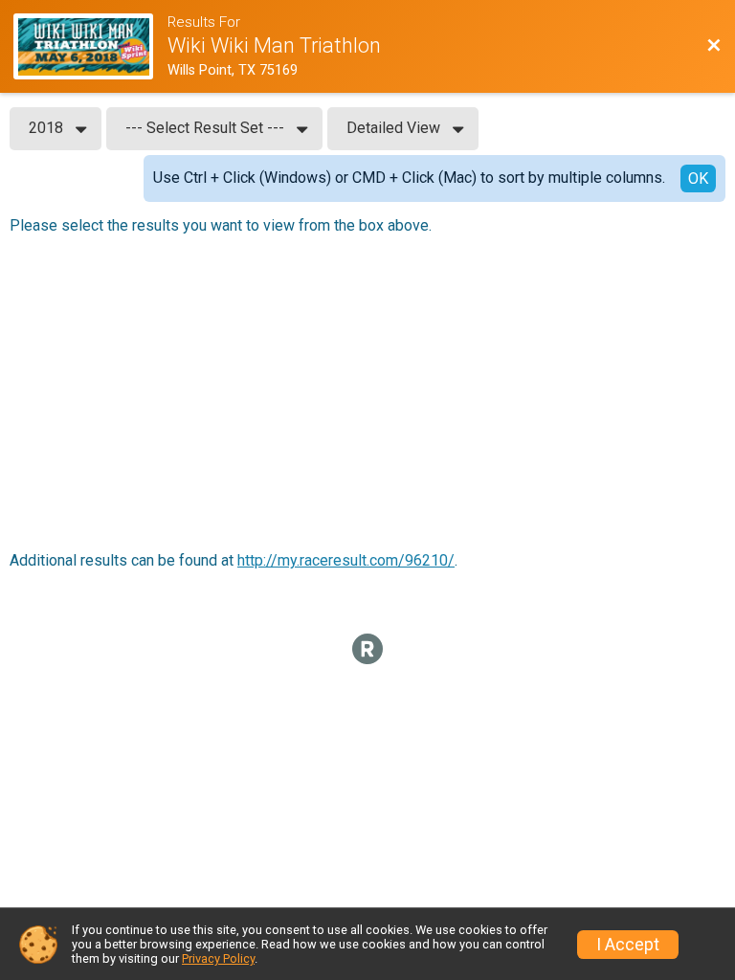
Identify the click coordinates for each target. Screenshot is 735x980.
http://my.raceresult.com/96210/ (346, 560)
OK (698, 178)
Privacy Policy (218, 958)
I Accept (627, 944)
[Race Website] (90, 46)
